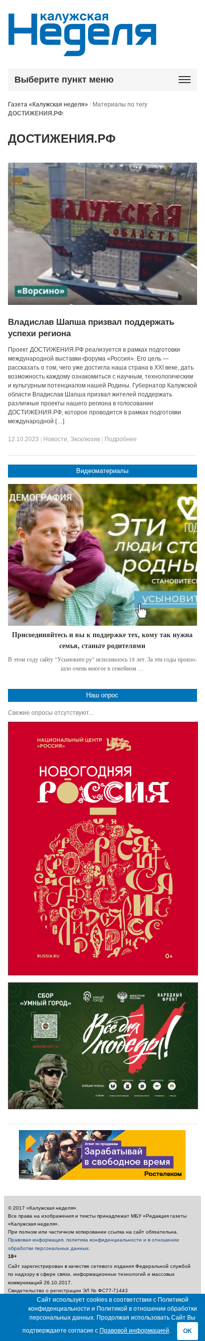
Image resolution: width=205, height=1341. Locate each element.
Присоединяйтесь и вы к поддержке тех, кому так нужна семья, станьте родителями (102, 640)
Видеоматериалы (102, 471)
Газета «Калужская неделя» (48, 104)
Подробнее (120, 439)
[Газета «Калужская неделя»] (82, 50)
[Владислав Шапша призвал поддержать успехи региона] (103, 302)
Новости (55, 439)
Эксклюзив (85, 439)
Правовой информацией (134, 1330)
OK (187, 1331)
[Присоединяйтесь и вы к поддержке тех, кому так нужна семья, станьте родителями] (103, 555)
